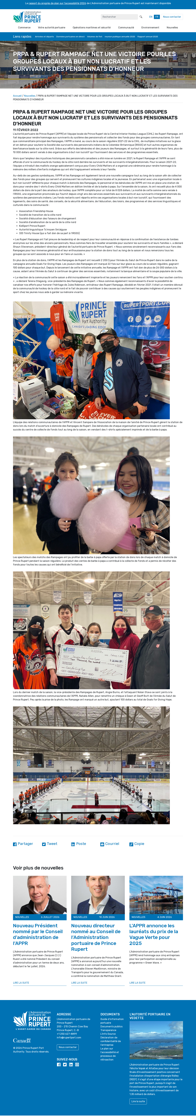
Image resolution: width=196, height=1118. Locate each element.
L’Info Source (108, 1033)
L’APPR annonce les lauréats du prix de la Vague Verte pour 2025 (153, 934)
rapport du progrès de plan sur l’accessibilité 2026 (57, 3)
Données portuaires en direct (70, 36)
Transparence (108, 1030)
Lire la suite (21, 982)
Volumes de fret (94, 36)
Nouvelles (29, 95)
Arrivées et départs (44, 36)
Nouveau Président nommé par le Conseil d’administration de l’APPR (38, 934)
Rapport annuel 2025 (148, 36)
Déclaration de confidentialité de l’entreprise (110, 1041)
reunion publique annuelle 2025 (120, 36)
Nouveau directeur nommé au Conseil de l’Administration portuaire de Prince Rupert (96, 937)
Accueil (17, 95)
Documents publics (111, 1026)
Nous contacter (172, 16)
